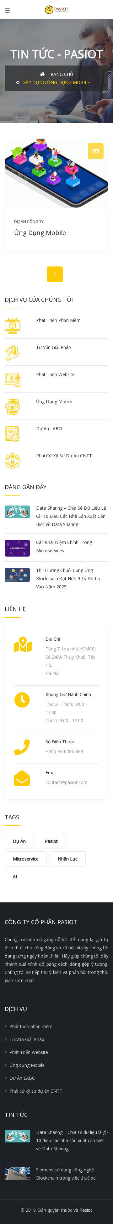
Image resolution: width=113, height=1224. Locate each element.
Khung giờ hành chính (68, 694)
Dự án (19, 841)
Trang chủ (59, 74)
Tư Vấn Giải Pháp (53, 347)
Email (51, 772)
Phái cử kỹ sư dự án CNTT (64, 456)
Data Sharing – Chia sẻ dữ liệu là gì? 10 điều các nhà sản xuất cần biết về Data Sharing (71, 516)
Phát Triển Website (55, 374)
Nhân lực (68, 859)
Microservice (26, 859)
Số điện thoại (60, 742)
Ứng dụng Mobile (40, 232)
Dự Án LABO (49, 429)
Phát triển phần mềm (58, 320)
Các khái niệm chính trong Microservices (64, 546)
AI (15, 876)
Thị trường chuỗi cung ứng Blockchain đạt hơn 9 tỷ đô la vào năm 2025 (68, 578)
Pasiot (51, 841)
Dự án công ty (29, 221)
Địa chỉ (53, 639)
